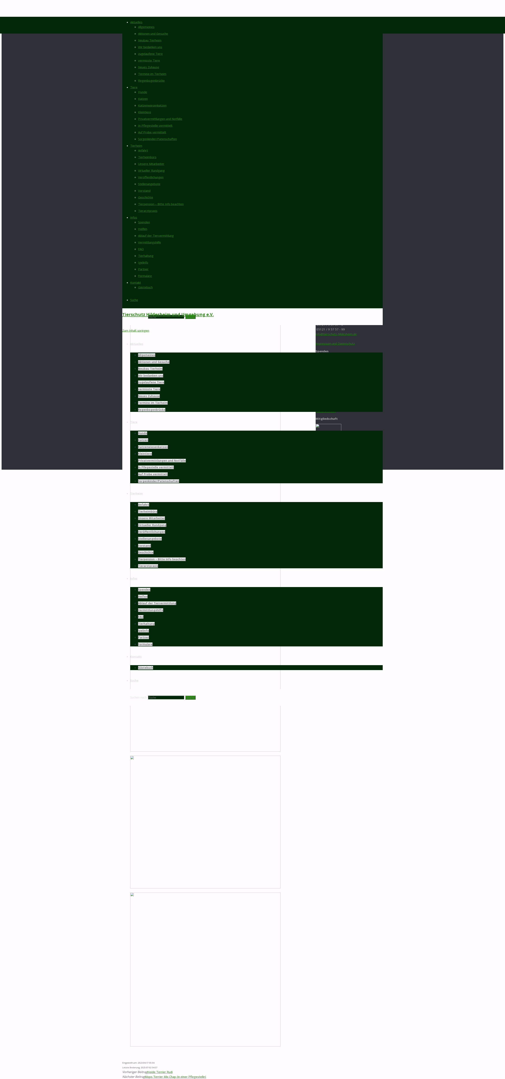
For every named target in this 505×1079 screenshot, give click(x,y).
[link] (134, 300)
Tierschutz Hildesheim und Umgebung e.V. (168, 314)
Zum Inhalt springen (135, 330)
